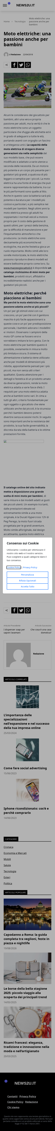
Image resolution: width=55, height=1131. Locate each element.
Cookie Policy (14, 567)
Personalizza (27, 574)
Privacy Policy (30, 567)
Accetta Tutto (27, 586)
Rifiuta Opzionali (27, 580)
